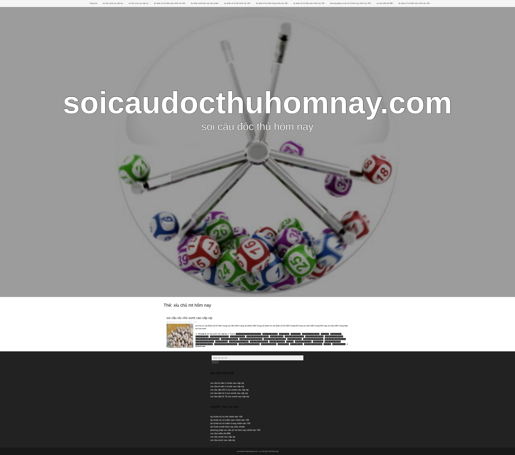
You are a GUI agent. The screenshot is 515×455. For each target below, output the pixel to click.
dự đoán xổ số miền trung (229, 339)
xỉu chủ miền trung (296, 344)
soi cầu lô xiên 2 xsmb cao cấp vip (227, 383)
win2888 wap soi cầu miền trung (249, 344)
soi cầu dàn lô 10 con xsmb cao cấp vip (229, 396)
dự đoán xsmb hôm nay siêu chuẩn (204, 3)
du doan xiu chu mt (202, 336)
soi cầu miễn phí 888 (384, 3)
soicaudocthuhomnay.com (257, 102)
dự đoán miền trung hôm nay (294, 336)
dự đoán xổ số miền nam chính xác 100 (169, 3)
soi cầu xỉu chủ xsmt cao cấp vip (189, 318)
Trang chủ (93, 3)
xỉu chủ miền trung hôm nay (313, 344)
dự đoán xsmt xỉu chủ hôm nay (313, 339)
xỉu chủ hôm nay (283, 344)
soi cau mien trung (221, 341)
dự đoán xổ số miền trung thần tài (274, 339)
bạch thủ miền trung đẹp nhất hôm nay (248, 334)
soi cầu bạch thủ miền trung (204, 341)
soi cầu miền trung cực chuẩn (239, 341)
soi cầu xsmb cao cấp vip (113, 3)
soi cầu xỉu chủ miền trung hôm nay (226, 344)
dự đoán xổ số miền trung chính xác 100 (271, 3)
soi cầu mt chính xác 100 (303, 341)
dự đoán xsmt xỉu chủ (294, 339)
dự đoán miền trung (277, 336)
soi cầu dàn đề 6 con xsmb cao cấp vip (229, 390)
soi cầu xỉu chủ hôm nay (332, 341)
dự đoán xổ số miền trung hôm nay (251, 339)
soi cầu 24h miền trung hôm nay (335, 339)
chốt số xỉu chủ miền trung (311, 334)
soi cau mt (290, 341)
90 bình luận (200, 346)
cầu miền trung (284, 334)
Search (215, 362)
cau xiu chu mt (295, 334)
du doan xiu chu (336, 334)
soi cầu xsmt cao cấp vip (138, 3)
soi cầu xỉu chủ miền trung (204, 344)
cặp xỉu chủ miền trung (270, 334)
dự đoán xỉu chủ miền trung (334, 336)
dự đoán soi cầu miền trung (314, 336)
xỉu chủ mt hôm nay (339, 344)
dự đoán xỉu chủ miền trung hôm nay (207, 339)
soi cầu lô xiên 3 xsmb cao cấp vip (227, 386)
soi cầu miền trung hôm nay (259, 341)
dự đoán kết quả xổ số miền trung (257, 336)
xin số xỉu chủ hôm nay (269, 344)
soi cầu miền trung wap (277, 341)
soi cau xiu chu (318, 341)
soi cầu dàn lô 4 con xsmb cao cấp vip (229, 393)
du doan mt (324, 334)
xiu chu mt (327, 344)
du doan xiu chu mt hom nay (219, 336)
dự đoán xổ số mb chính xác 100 (237, 3)
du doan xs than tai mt (237, 336)
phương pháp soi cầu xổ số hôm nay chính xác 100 (350, 3)
